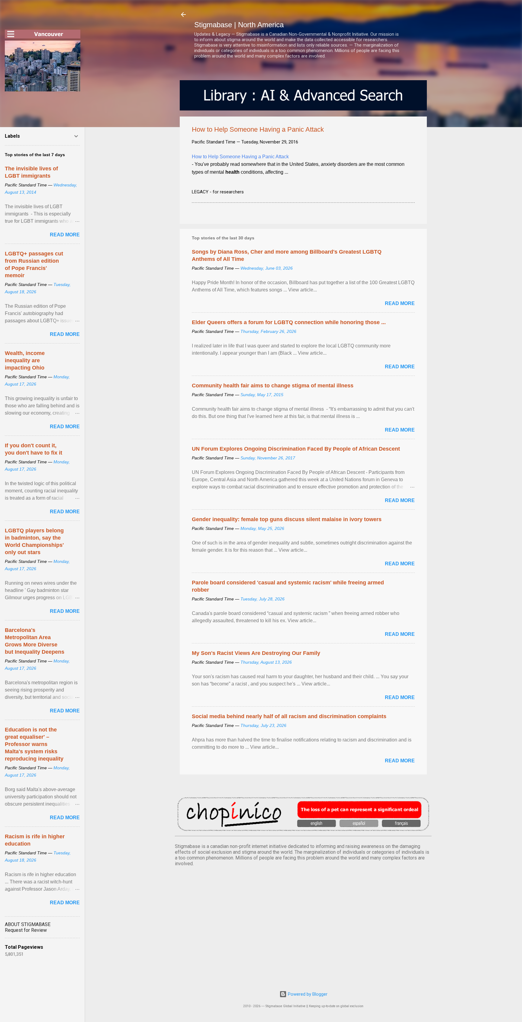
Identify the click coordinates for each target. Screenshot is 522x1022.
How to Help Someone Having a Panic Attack (240, 156)
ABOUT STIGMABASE (27, 924)
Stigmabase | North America (239, 25)
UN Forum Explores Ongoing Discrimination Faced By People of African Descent (296, 449)
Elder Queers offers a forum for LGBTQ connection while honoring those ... (289, 322)
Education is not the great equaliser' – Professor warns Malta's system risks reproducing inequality (34, 744)
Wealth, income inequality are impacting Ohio (25, 360)
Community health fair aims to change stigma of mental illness (272, 386)
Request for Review (26, 930)
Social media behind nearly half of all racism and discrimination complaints (289, 716)
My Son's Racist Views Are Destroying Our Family (256, 653)
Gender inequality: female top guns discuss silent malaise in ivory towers (287, 519)
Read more (400, 303)
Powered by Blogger (307, 994)
